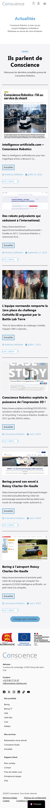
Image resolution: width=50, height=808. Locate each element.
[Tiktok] (23, 692)
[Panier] (33, 3)
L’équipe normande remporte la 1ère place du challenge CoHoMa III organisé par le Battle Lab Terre (25, 313)
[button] (25, 619)
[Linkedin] (18, 692)
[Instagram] (13, 692)
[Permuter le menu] (44, 3)
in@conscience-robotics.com (15, 683)
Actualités (8, 167)
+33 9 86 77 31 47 (11, 680)
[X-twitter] (9, 692)
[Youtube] (28, 692)
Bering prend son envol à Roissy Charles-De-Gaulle (20, 484)
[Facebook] (4, 692)
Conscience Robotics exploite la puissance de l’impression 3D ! (24, 400)
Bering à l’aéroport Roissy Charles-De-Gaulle (20, 569)
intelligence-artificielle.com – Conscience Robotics (23, 147)
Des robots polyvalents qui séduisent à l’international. (21, 218)
